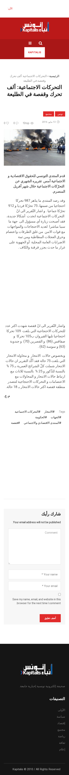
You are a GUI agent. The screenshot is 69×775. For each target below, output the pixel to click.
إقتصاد (61, 723)
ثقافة (62, 743)
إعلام (62, 749)
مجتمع (49, 114)
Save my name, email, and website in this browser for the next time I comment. (36, 601)
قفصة (14, 423)
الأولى (61, 710)
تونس (60, 114)
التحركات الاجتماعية (27, 412)
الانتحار (48, 412)
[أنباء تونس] (34, 27)
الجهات (55, 417)
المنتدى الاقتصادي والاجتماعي (41, 423)
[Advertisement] (34, 288)
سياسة (61, 717)
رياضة (61, 736)
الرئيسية (54, 76)
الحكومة (40, 417)
